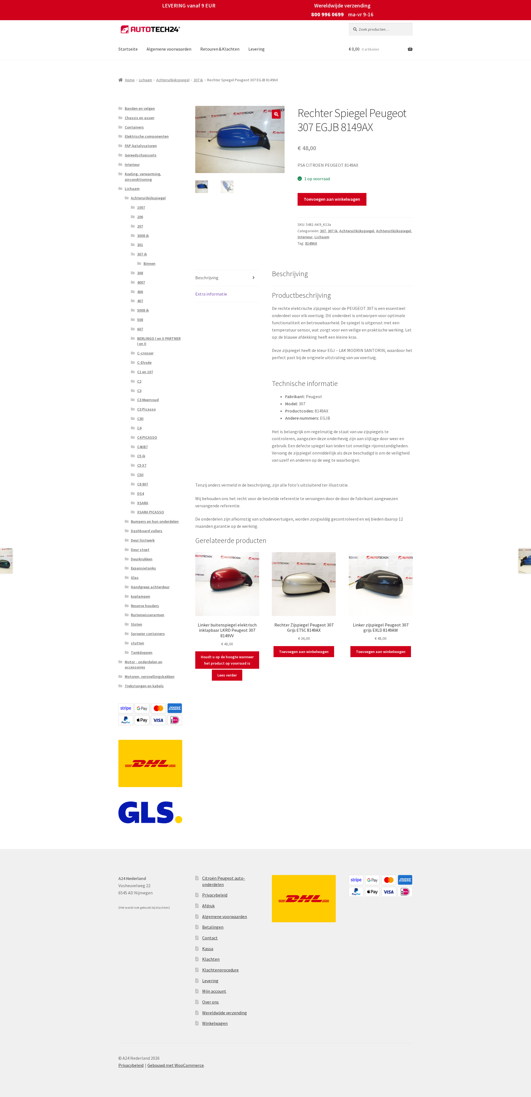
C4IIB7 (142, 446)
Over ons (210, 1002)
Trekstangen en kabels (144, 685)
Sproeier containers (148, 633)
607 (140, 329)
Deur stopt (140, 549)
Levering (256, 49)
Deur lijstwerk (143, 540)
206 (140, 216)
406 (140, 291)
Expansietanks (143, 568)
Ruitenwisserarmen (147, 614)
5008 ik (143, 310)
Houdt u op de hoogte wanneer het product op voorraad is (227, 660)
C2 (139, 381)
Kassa (207, 948)
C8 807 (142, 484)
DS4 (140, 493)
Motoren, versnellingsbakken (150, 676)
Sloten (136, 624)
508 (140, 319)
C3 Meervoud (148, 399)
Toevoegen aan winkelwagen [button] (304, 651)
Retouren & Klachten (220, 49)
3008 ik (143, 235)
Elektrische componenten (147, 136)
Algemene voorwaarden (169, 49)
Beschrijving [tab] (206, 277)
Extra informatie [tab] (211, 294)
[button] (276, 114)
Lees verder (227, 675)
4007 (141, 282)
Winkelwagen (215, 1023)
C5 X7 (141, 465)
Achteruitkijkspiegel (172, 79)
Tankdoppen (141, 652)
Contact (210, 938)
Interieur (305, 236)
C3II (140, 418)
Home (130, 79)
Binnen (149, 263)
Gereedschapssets (141, 155)
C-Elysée (144, 362)
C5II (140, 474)
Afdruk (208, 905)
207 (140, 226)
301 (140, 244)
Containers (134, 127)
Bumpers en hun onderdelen (155, 521)
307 (323, 230)
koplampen (140, 596)
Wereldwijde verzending (224, 1012)
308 (140, 272)
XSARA (142, 502)
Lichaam (145, 79)
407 (140, 300)
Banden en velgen (140, 108)
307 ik (198, 79)
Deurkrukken (141, 559)
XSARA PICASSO (150, 512)
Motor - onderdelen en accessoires (143, 664)
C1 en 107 (145, 371)
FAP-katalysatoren (141, 145)
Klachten (211, 959)
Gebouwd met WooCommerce (175, 1065)
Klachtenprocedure (220, 970)
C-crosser (145, 353)
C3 (139, 390)
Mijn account (214, 991)
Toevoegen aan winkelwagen (332, 199)
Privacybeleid (214, 895)
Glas (135, 577)
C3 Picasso (146, 409)
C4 (139, 427)
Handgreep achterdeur (150, 586)
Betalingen (212, 927)
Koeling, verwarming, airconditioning (143, 176)
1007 (141, 207)
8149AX (311, 243)
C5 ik (141, 455)
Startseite (128, 49)
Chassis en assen (139, 117)
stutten (137, 643)
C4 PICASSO (147, 437)
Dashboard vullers (146, 530)
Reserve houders (145, 605)
